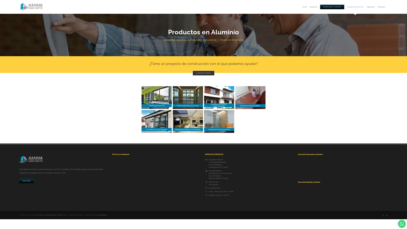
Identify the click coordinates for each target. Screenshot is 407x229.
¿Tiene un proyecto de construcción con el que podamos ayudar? (203, 64)
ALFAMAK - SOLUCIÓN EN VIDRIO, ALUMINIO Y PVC (52, 215)
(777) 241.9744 (213, 184)
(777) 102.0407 (213, 182)
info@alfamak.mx (215, 188)
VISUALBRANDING (102, 215)
